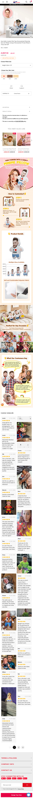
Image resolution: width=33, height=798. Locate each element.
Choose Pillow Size (6, 61)
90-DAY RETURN (19, 121)
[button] (2, 144)
